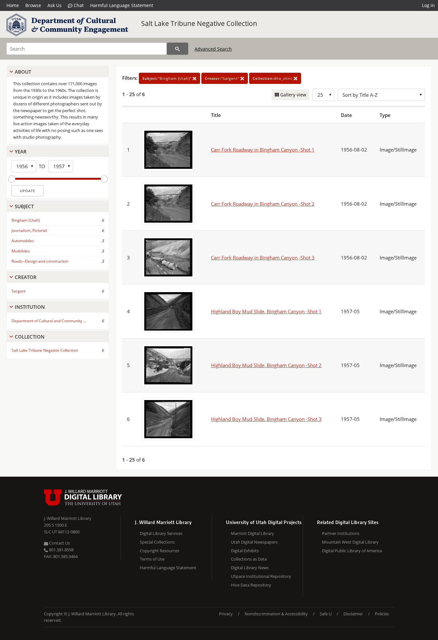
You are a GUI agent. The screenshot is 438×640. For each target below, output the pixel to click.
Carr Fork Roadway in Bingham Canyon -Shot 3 (263, 257)
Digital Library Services (161, 533)
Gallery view (292, 95)
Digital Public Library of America (352, 551)
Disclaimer (353, 614)
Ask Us (54, 5)
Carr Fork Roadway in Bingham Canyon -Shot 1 (263, 149)
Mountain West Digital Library (350, 542)
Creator (26, 277)
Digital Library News (250, 567)
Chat (78, 5)
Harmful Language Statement (121, 5)
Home (12, 5)
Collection (30, 336)
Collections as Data (249, 559)
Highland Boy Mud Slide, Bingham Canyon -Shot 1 (266, 311)
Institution (30, 307)
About (23, 72)
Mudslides (21, 251)
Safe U (326, 614)
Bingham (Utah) (26, 220)
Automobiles (23, 240)
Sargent (19, 291)
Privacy (226, 614)
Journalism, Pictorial (29, 230)
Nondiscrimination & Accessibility (276, 614)
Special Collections (157, 542)
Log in (428, 5)
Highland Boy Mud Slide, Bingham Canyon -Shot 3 (266, 419)
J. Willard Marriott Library (67, 518)
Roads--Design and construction (40, 261)
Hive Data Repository (251, 585)
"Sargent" (222, 78)
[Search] (177, 49)
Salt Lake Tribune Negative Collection (199, 23)
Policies (382, 614)
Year (21, 151)
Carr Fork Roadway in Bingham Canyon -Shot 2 (263, 204)
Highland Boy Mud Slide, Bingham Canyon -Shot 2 (266, 365)
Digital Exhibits (245, 551)
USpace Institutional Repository (261, 576)
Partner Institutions (340, 533)
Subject (24, 206)
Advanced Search (213, 49)
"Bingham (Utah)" (167, 78)
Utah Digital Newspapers (254, 542)
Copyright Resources (159, 551)
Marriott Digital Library (252, 533)
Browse (33, 5)
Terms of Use (152, 559)
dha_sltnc (273, 78)
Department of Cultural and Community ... (49, 321)
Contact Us (59, 543)
